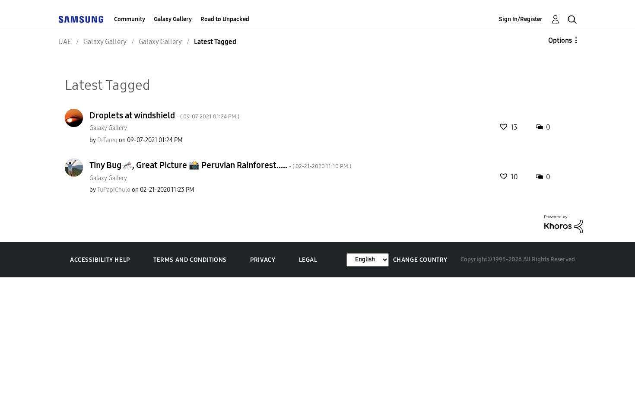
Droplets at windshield (164, 115)
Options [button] (560, 40)
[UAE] (80, 19)
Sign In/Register (521, 19)
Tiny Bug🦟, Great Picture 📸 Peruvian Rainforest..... (220, 165)
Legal (308, 260)
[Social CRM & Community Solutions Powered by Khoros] (563, 223)
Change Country (420, 260)
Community (129, 19)
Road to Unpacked (224, 19)
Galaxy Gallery (173, 19)
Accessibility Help (100, 260)
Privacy (262, 260)
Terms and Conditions (190, 260)
